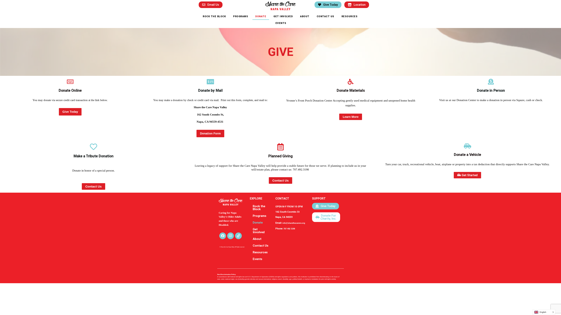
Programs (240, 16)
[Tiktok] (238, 235)
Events (281, 23)
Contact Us (325, 16)
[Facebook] (222, 235)
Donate (260, 16)
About (304, 16)
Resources (350, 16)
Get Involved (283, 16)
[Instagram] (230, 235)
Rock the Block (214, 16)
